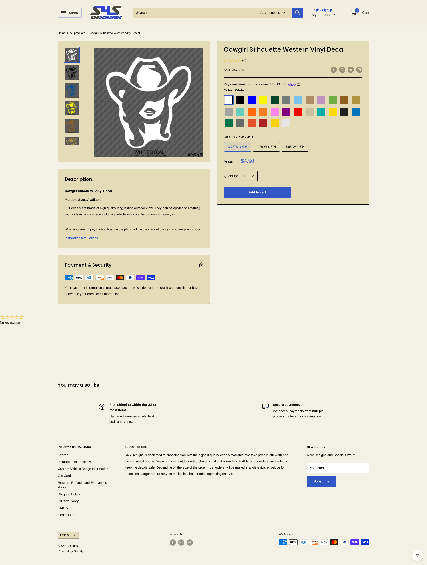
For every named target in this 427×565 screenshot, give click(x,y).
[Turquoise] (321, 112)
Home (61, 33)
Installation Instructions (81, 238)
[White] (229, 100)
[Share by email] (359, 69)
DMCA (63, 508)
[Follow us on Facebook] (173, 542)
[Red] (298, 112)
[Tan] (310, 112)
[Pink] (275, 112)
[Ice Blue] (298, 100)
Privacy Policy (68, 501)
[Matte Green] (229, 123)
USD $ (64, 535)
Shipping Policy (69, 494)
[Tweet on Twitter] (351, 69)
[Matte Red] (263, 123)
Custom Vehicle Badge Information (83, 469)
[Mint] (240, 112)
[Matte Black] (344, 112)
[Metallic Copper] (344, 100)
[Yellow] (333, 112)
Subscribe (321, 481)
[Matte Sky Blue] (356, 112)
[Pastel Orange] (263, 112)
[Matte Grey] (240, 123)
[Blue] (252, 100)
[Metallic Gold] (356, 100)
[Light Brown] (310, 100)
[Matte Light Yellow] (275, 123)
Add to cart (257, 192)
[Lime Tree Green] (333, 100)
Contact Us (66, 515)
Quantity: (231, 176)
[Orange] (252, 112)
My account (322, 15)
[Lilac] (321, 100)
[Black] (240, 100)
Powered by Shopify (71, 551)
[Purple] (286, 112)
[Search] (297, 13)
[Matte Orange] (252, 123)
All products (77, 33)
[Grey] (286, 100)
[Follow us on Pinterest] (190, 542)
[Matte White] (286, 123)
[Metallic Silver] (229, 112)
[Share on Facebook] (334, 69)
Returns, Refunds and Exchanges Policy (82, 485)
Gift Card (64, 476)
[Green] (275, 100)
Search (63, 455)
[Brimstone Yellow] (263, 100)
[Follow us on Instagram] (181, 542)
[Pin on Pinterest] (342, 69)
